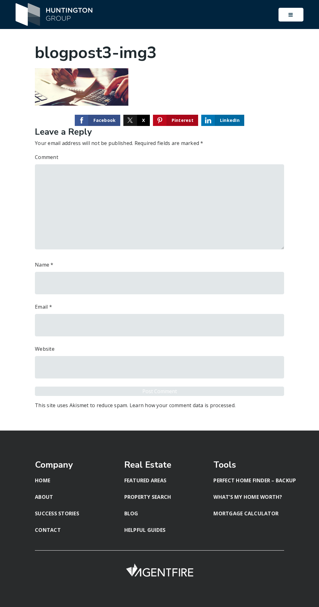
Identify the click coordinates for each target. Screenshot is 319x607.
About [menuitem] (44, 497)
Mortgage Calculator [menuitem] (246, 513)
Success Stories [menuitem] (57, 513)
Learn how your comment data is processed (182, 405)
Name (44, 264)
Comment (46, 157)
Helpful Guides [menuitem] (145, 530)
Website (45, 348)
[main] (159, 215)
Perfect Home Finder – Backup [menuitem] (254, 480)
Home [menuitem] (42, 480)
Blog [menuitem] (131, 513)
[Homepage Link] (54, 14)
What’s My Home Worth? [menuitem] (247, 497)
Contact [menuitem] (48, 530)
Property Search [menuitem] (147, 497)
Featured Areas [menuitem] (145, 480)
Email (43, 306)
